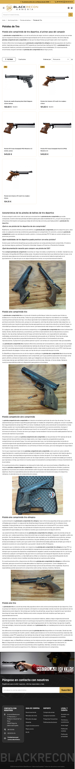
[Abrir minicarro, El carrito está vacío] (71, 7)
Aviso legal (64, 725)
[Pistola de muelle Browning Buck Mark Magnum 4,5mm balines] (19, 81)
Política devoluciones (50, 722)
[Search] (70, 15)
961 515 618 (59, 2)
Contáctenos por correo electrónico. (14, 738)
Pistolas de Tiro (37, 20)
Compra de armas (49, 712)
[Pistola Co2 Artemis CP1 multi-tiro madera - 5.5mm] (19, 175)
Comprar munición (49, 715)
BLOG (27, 732)
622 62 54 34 (69, 2)
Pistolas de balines (25, 20)
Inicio (3, 20)
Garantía (28, 722)
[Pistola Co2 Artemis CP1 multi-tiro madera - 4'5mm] (55, 81)
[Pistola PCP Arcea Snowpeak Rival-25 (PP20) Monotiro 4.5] (55, 128)
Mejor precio (30, 729)
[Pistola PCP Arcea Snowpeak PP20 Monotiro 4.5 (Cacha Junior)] (19, 128)
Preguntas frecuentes (50, 719)
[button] (9, 59)
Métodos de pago (31, 719)
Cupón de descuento (32, 725)
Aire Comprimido (13, 20)
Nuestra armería (31, 712)
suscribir (66, 690)
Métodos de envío (31, 715)
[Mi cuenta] (68, 8)
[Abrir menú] (3, 7)
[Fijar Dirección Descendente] (72, 59)
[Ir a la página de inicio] (34, 8)
